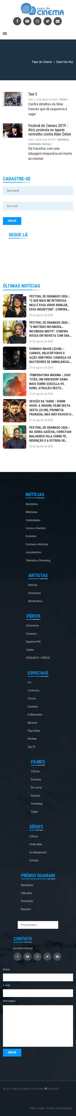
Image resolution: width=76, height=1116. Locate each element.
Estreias (35, 795)
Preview (32, 738)
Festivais (33, 706)
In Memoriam (35, 714)
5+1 (30, 682)
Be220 (55, 1089)
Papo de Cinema (21, 1089)
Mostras (32, 722)
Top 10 (31, 747)
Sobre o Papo (37, 1108)
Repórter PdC (33, 641)
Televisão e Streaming (38, 560)
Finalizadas (35, 844)
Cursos (32, 698)
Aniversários (35, 601)
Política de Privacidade (59, 1108)
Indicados (26, 893)
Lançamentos (33, 552)
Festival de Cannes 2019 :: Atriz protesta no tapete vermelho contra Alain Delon (49, 129)
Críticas (35, 771)
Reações (26, 909)
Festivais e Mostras (37, 544)
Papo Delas (34, 730)
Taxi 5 (32, 94)
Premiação (27, 901)
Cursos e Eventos (36, 528)
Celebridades (34, 143)
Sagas (34, 811)
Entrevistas (34, 593)
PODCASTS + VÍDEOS (38, 658)
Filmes (63, 99)
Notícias (46, 143)
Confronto (34, 690)
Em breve (36, 779)
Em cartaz (36, 787)
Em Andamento (38, 852)
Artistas (32, 585)
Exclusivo (31, 536)
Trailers (30, 650)
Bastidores (63, 139)
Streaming (36, 803)
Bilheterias (32, 512)
